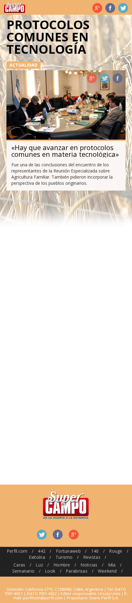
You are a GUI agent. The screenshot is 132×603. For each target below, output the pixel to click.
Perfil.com (17, 551)
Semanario (23, 571)
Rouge (115, 551)
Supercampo (14, 7)
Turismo (64, 557)
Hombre (61, 565)
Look (50, 571)
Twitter (123, 8)
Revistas (91, 557)
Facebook (110, 8)
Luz (39, 565)
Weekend (107, 571)
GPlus (92, 78)
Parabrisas (76, 571)
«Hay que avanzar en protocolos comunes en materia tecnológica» (65, 151)
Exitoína (37, 557)
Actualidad (23, 65)
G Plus (97, 8)
